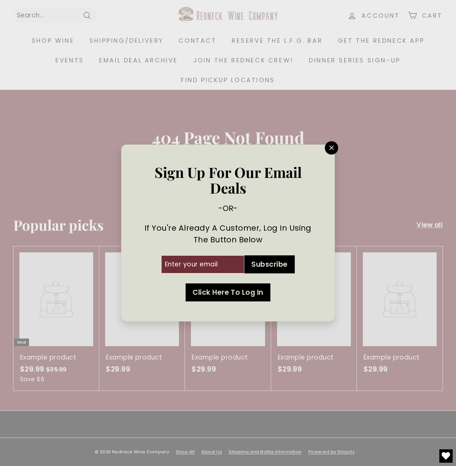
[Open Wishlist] (446, 456)
